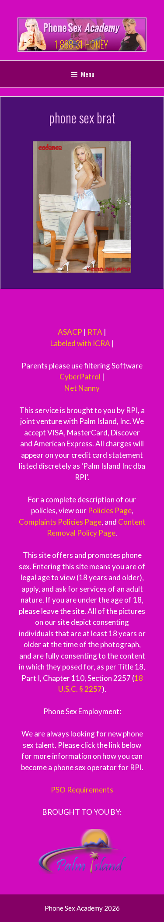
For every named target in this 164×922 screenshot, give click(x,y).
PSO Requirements (82, 789)
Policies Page (110, 510)
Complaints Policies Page (60, 521)
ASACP (70, 332)
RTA (94, 332)
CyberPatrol (80, 376)
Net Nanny (82, 388)
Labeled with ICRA (80, 343)
